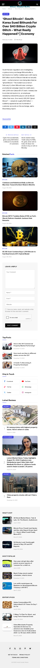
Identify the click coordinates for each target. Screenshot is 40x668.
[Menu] (3, 4)
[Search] (37, 4)
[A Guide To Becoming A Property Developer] (7, 365)
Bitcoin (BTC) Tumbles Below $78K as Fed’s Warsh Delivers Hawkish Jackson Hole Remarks (19, 218)
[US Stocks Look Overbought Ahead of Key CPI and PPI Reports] (7, 544)
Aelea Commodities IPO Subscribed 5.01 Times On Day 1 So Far (25, 604)
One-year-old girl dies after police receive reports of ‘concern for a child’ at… (24, 563)
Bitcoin (5, 14)
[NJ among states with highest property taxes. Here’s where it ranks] (20, 415)
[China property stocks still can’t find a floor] (20, 483)
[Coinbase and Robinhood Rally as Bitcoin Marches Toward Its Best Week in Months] (20, 167)
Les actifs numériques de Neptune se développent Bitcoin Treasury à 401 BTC (25, 585)
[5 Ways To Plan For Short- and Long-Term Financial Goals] (7, 616)
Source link (6, 119)
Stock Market (8, 437)
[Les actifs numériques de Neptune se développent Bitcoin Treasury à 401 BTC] (7, 585)
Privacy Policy (24, 654)
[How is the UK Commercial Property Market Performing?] (7, 346)
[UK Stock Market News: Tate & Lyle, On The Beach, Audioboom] (7, 520)
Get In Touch (12, 654)
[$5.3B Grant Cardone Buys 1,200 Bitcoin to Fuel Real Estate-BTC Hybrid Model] (20, 236)
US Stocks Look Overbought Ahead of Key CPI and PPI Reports (24, 544)
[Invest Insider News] (20, 4)
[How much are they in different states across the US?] (7, 355)
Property (6, 406)
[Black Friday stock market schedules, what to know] (7, 575)
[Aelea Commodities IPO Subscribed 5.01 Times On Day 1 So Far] (7, 604)
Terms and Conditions (20, 657)
